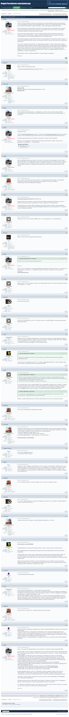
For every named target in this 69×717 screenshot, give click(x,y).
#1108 (66, 606)
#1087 (66, 176)
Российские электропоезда (7, 7)
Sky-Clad (5, 297)
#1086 (66, 156)
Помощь (65, 3)
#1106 (66, 570)
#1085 (66, 127)
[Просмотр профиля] (9, 24)
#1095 (66, 334)
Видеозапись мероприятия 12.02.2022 (25, 198)
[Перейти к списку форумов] (15, 3)
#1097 (66, 370)
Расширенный (68, 7)
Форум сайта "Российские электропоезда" (10, 10)
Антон (4, 334)
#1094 (66, 316)
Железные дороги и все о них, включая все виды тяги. (29, 10)
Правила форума (51, 11)
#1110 (66, 645)
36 (15, 13)
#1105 (66, 540)
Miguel (5, 462)
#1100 (66, 448)
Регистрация (58, 3)
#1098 (66, 405)
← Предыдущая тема (35, 697)
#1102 (66, 478)
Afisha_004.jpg (23, 145)
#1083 (66, 84)
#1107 (66, 586)
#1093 (66, 297)
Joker (4, 214)
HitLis (4, 349)
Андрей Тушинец (7, 448)
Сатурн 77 (5, 570)
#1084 (66, 108)
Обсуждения (16, 7)
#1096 (66, 349)
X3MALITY (5, 176)
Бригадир (5, 84)
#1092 (66, 279)
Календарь (30, 7)
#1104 (66, 516)
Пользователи (24, 7)
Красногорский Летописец (28, 134)
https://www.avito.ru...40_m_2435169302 (25, 544)
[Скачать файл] (18, 145)
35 (14, 13)
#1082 (66, 62)
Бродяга (5, 62)
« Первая (9, 13)
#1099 (66, 424)
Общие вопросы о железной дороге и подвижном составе (52, 10)
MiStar (4, 19)
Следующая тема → (64, 697)
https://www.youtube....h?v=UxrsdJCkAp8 (26, 437)
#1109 (66, 625)
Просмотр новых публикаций (60, 11)
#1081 (66, 19)
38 (19, 13)
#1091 (66, 254)
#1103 (66, 497)
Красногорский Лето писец (23, 272)
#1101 (66, 462)
